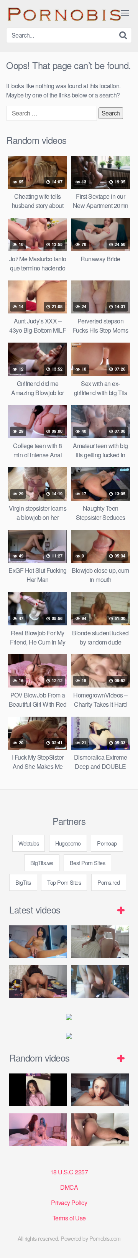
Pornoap (107, 843)
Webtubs (28, 843)
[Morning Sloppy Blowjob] (100, 1089)
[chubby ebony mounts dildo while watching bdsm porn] (100, 981)
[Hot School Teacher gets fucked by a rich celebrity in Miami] (100, 1129)
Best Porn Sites (87, 863)
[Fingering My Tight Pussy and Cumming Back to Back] (38, 941)
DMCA (69, 1187)
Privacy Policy (69, 1202)
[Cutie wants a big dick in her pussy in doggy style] (100, 941)
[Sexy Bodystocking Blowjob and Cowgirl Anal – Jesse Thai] (38, 981)
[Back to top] (124, 1241)
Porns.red (108, 882)
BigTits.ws (41, 863)
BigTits (23, 882)
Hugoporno (68, 843)
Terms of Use (69, 1217)
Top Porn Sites (64, 882)
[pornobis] (63, 13)
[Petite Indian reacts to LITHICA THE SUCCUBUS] (38, 1089)
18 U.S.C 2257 (69, 1171)
